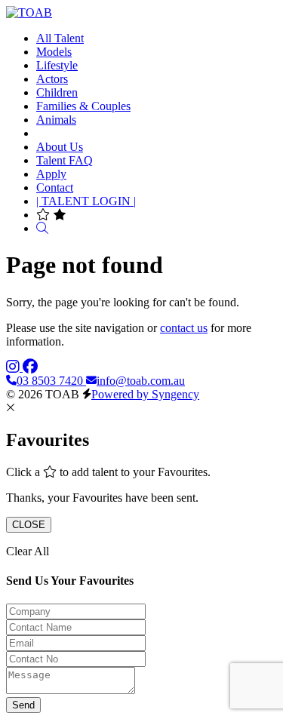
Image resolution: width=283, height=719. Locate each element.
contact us (184, 327)
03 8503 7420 (51, 380)
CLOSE (28, 524)
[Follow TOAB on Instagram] (14, 367)
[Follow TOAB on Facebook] (30, 367)
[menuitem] (60, 38)
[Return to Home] (29, 12)
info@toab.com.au (141, 380)
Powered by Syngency (145, 394)
